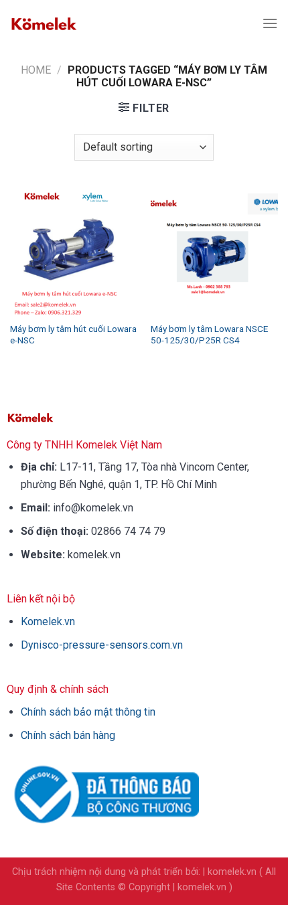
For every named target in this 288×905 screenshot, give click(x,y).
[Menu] (270, 23)
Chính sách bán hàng (68, 735)
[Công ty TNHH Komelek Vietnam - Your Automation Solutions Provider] (43, 23)
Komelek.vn (48, 621)
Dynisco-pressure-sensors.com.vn (102, 645)
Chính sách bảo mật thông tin (88, 712)
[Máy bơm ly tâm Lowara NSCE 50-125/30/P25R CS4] (214, 251)
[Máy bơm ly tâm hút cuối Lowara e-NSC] (73, 251)
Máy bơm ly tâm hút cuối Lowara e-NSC (73, 334)
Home (36, 70)
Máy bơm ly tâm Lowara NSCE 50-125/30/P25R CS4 (209, 334)
